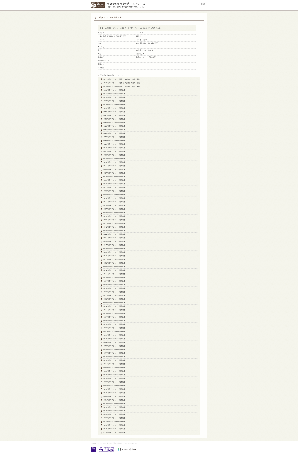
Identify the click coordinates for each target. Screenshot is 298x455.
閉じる (203, 4)
